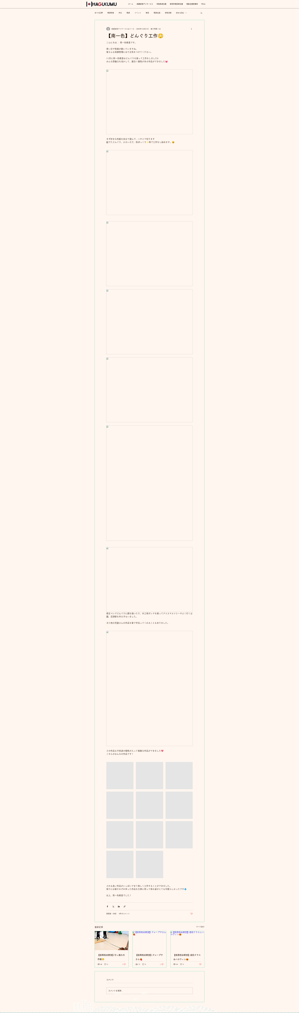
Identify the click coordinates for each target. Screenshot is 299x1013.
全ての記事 (99, 13)
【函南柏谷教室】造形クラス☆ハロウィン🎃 (187, 957)
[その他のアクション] (191, 28)
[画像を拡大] (119, 775)
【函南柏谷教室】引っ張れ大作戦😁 (111, 957)
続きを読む (180, 13)
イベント (138, 13)
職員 (128, 13)
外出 (120, 13)
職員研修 (110, 13)
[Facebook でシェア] (107, 906)
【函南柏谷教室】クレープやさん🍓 (149, 957)
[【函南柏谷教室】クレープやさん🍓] (149, 940)
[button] (201, 13)
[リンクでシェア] (124, 906)
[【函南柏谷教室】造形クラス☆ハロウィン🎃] (187, 940)
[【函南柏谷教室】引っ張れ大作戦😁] (111, 940)
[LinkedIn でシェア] (119, 906)
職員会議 (157, 13)
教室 (147, 13)
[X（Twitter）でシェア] (113, 906)
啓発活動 (168, 13)
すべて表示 (200, 927)
